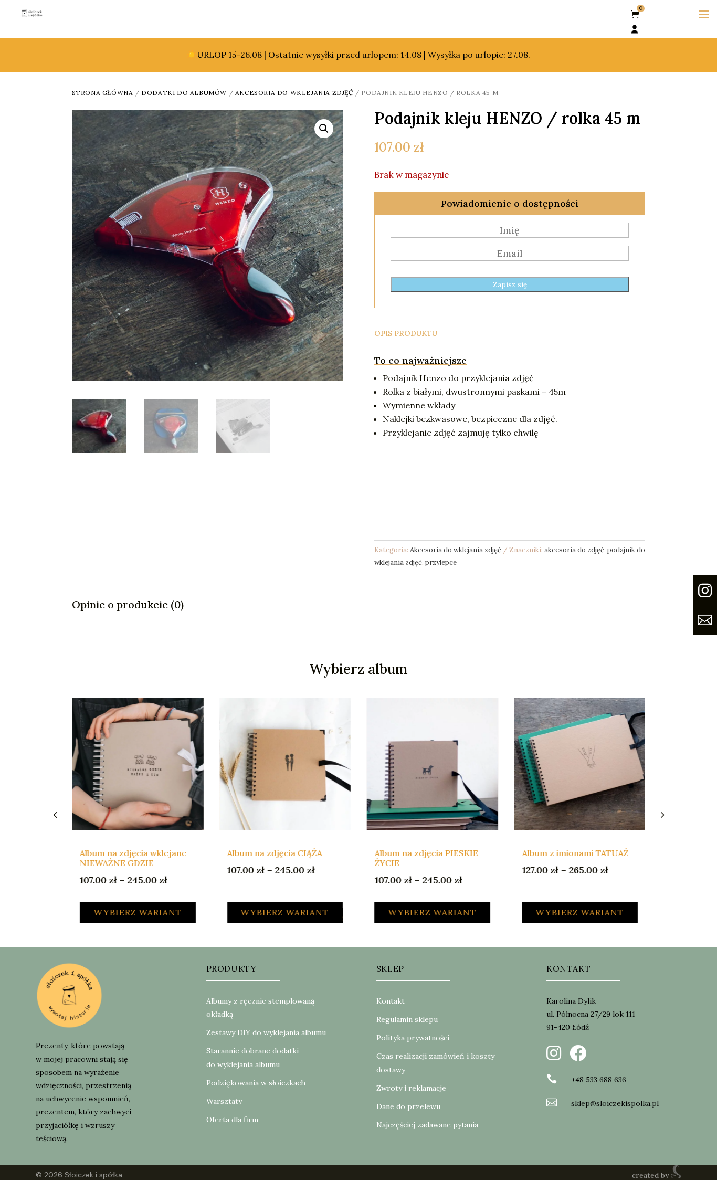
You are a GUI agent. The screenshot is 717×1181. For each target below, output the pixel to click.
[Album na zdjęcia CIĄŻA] (285, 764)
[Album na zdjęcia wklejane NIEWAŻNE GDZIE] (138, 764)
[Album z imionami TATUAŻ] (580, 764)
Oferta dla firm (232, 1119)
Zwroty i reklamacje (411, 1088)
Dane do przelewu (408, 1106)
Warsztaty (224, 1101)
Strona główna (102, 93)
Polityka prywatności (412, 1037)
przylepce (441, 562)
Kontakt (390, 1001)
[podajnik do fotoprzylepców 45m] (705, 609)
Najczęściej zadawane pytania (427, 1125)
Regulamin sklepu (407, 1019)
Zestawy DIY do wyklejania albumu (266, 1032)
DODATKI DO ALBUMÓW (184, 93)
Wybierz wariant (137, 912)
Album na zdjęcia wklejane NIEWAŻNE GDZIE (133, 858)
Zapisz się (510, 284)
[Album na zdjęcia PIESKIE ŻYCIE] (432, 764)
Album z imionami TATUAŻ (575, 853)
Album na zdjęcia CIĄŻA (274, 853)
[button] (323, 128)
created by (651, 1175)
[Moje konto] (634, 29)
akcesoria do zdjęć (574, 549)
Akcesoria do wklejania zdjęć (294, 93)
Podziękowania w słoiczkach (255, 1083)
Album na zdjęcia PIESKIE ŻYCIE (426, 858)
